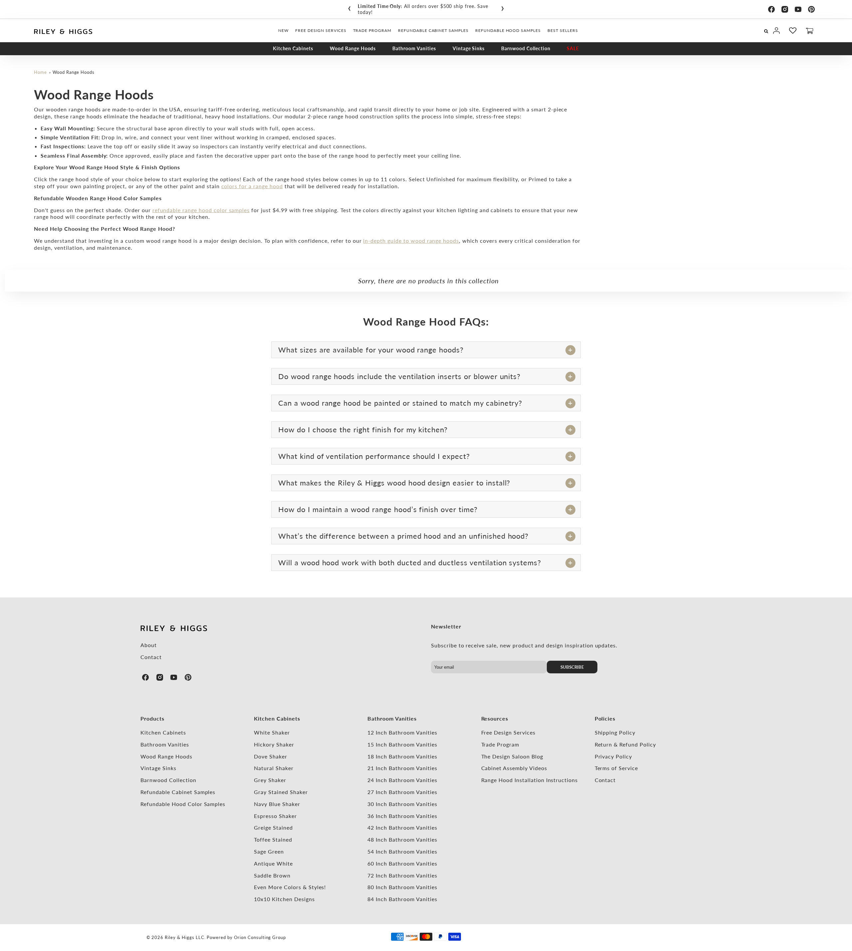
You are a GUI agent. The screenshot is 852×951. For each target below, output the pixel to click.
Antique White (273, 863)
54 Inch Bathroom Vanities (402, 851)
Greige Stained (273, 827)
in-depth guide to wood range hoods (411, 240)
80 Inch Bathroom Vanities (402, 887)
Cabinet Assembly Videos (514, 768)
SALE (573, 48)
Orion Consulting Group (260, 937)
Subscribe (572, 667)
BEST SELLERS (562, 30)
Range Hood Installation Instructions (529, 780)
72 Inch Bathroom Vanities (402, 875)
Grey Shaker (270, 780)
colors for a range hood (252, 186)
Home (40, 72)
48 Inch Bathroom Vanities (402, 839)
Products (152, 718)
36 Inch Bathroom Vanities (402, 816)
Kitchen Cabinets (293, 48)
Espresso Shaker (275, 816)
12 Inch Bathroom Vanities (402, 732)
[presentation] (349, 7)
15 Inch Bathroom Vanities (402, 744)
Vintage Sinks (469, 48)
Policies (605, 718)
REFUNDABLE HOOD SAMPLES (508, 30)
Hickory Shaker (274, 744)
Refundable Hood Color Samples (182, 804)
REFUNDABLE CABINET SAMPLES (433, 30)
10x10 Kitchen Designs (284, 899)
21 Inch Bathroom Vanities (402, 768)
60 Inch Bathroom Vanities (402, 863)
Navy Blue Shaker (277, 804)
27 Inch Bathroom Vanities (402, 792)
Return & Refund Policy (625, 744)
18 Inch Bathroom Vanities (402, 756)
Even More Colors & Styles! (290, 887)
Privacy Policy (613, 756)
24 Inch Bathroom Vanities (402, 780)
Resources (495, 718)
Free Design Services (508, 732)
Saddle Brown (272, 875)
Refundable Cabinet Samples (177, 792)
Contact (151, 657)
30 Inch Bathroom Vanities (402, 804)
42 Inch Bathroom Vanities (402, 827)
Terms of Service (616, 768)
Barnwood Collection (525, 48)
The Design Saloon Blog (512, 756)
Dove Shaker (270, 756)
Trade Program (500, 744)
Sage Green (269, 851)
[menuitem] (283, 30)
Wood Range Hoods (353, 48)
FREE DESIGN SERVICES (320, 30)
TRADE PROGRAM (372, 30)
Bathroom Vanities (414, 48)
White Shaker (272, 732)
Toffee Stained (273, 839)
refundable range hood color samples (201, 210)
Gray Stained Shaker (281, 792)
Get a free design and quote (449, 6)
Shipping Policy (615, 732)
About (148, 645)
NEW (283, 30)
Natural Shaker (273, 768)
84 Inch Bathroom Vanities (402, 899)
